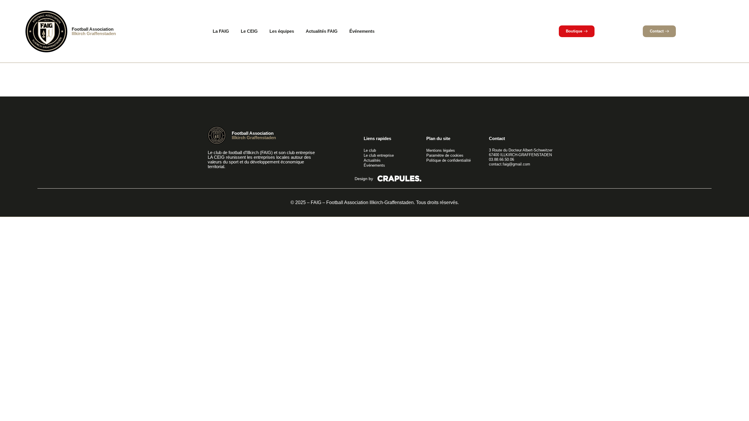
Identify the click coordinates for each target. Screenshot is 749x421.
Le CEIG (249, 31)
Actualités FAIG (322, 31)
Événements (361, 31)
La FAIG (221, 31)
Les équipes (281, 31)
